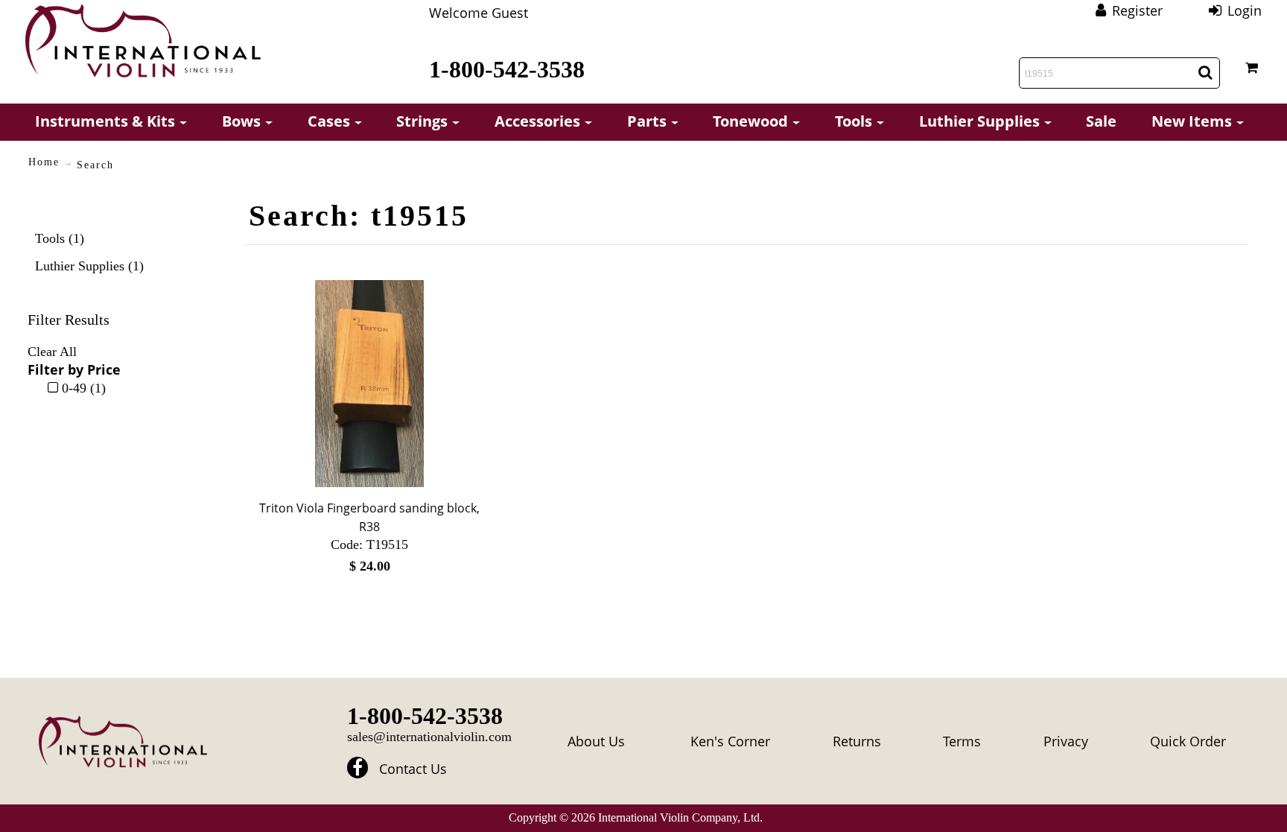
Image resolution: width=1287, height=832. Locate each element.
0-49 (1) (82, 388)
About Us (596, 741)
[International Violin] (143, 40)
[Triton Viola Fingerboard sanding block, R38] (369, 383)
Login (1244, 10)
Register (1137, 10)
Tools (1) (59, 238)
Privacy (1065, 741)
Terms (962, 741)
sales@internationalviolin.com (429, 736)
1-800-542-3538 (507, 69)
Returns (857, 741)
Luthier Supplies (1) (89, 265)
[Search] (1205, 72)
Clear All (52, 351)
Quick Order (1188, 741)
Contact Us (413, 769)
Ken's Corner (730, 741)
